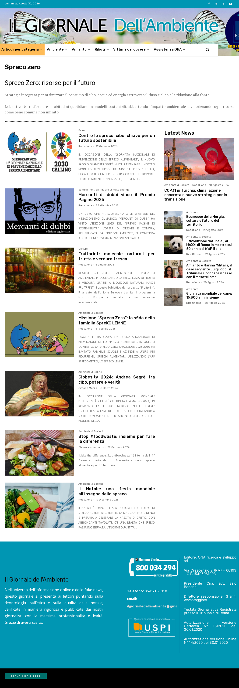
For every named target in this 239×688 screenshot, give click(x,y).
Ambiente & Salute (90, 372)
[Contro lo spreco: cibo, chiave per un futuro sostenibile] (39, 152)
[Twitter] (223, 4)
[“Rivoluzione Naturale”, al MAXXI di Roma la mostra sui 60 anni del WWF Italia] (173, 244)
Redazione (85, 146)
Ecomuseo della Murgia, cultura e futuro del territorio (205, 221)
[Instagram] (216, 4)
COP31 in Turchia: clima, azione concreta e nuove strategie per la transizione (195, 194)
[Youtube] (230, 4)
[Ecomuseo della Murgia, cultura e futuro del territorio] (173, 220)
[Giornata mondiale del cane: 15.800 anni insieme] (173, 297)
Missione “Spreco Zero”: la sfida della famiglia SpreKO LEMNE (116, 320)
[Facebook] (208, 4)
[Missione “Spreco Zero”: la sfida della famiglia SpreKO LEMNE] (39, 334)
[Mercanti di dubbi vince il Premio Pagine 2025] (39, 211)
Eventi (82, 130)
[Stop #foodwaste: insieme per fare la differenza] (39, 453)
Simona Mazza (87, 388)
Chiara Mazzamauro (91, 447)
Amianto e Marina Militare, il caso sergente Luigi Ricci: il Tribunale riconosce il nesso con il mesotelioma (209, 271)
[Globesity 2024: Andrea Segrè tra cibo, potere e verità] (39, 393)
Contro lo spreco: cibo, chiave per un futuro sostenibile (116, 138)
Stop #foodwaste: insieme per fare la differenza (116, 439)
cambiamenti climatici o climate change (104, 189)
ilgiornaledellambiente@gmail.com (157, 606)
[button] (208, 49)
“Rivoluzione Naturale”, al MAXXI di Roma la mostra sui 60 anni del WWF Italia (209, 245)
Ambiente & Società (90, 313)
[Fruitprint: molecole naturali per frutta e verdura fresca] (39, 270)
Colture (83, 249)
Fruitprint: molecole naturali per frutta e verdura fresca (116, 256)
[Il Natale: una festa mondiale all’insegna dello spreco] (39, 505)
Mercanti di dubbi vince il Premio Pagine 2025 (116, 197)
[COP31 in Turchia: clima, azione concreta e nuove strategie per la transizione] (199, 159)
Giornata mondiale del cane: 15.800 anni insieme (209, 296)
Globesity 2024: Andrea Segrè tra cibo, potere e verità (116, 380)
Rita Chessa (193, 254)
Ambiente (192, 212)
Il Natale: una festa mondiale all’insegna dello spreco (116, 491)
